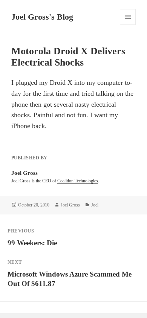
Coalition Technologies (77, 180)
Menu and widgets (128, 24)
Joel (94, 205)
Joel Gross (70, 205)
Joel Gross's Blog (42, 16)
